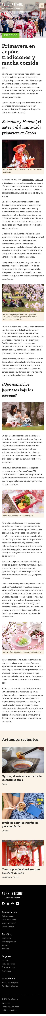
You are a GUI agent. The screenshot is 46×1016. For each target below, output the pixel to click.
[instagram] (8, 903)
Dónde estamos (8, 927)
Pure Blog (11, 35)
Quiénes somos (8, 916)
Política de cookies (9, 1010)
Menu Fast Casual (9, 923)
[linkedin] (17, 903)
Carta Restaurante (9, 919)
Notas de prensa (8, 964)
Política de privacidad (10, 1007)
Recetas (5, 945)
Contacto (5, 960)
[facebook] (3, 903)
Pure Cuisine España (10, 982)
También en (8, 978)
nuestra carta (8, 705)
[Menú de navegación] (41, 5)
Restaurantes (9, 912)
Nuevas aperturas (9, 942)
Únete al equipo (8, 967)
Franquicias (6, 971)
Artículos (5, 949)
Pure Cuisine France (10, 986)
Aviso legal (6, 1003)
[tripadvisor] (13, 903)
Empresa (6, 956)
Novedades (6, 938)
